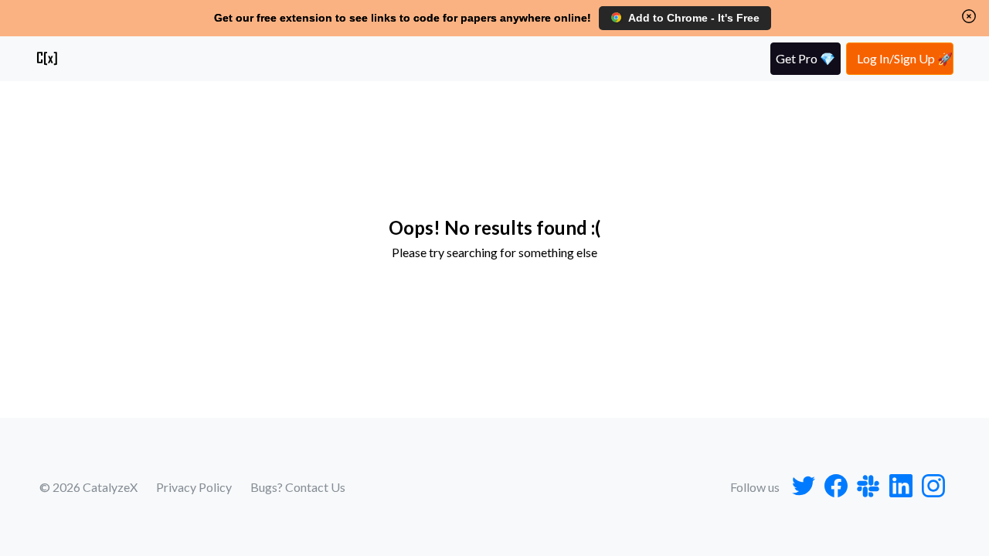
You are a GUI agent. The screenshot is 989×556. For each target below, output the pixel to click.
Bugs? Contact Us (297, 487)
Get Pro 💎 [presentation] (805, 58)
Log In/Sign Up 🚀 (905, 58)
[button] (968, 16)
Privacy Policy (194, 487)
